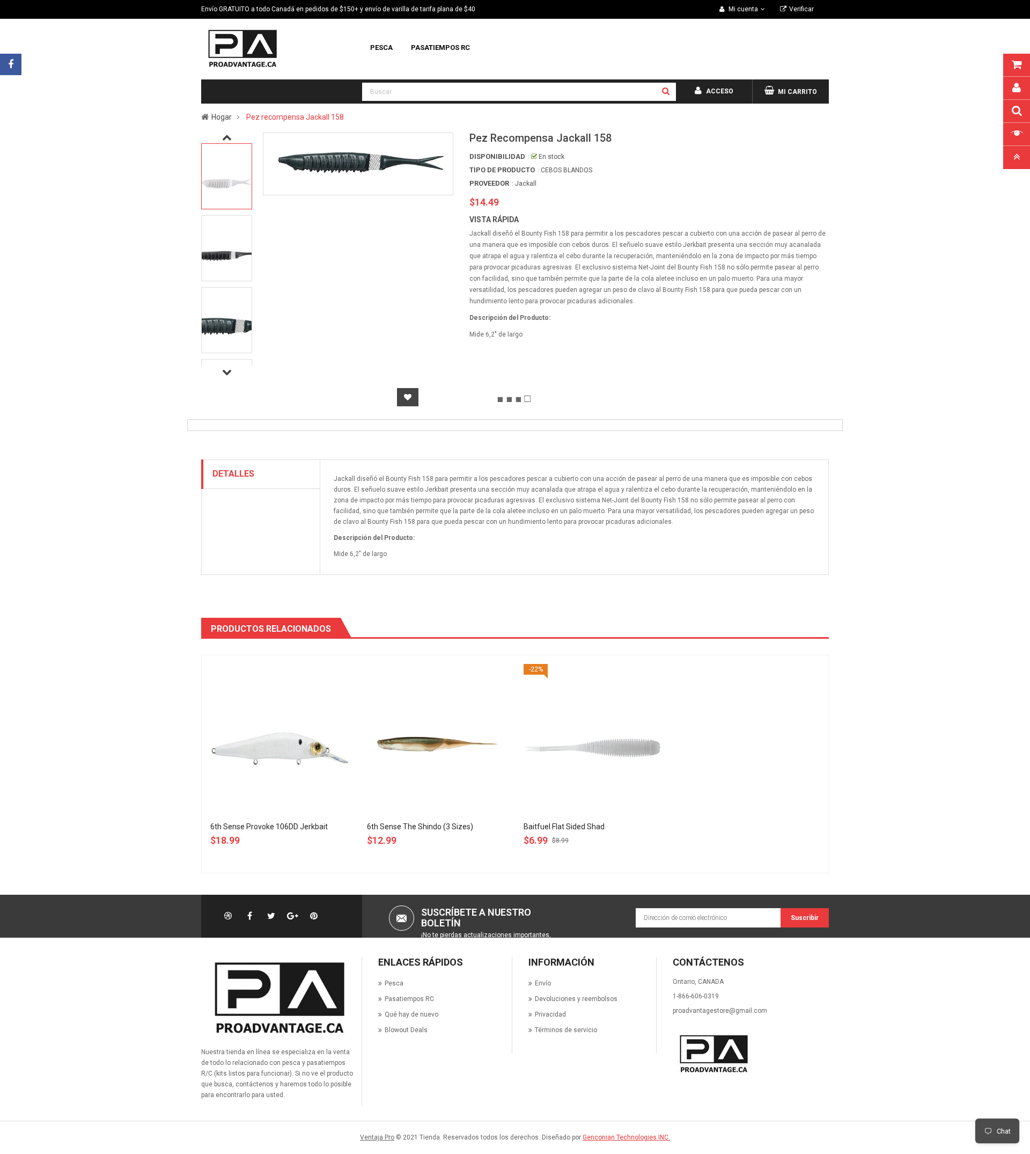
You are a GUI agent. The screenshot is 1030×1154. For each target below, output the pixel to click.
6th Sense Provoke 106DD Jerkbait (269, 826)
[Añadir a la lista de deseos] (407, 397)
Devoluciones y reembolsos (576, 999)
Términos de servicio (566, 1030)
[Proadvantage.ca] (277, 998)
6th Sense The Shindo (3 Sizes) (420, 826)
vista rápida (494, 219)
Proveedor (489, 183)
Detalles (233, 474)
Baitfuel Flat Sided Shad (564, 826)
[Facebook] (10, 64)
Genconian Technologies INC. (626, 1137)
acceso (719, 91)
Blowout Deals (406, 1030)
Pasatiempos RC (409, 999)
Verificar (801, 9)
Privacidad (550, 1014)
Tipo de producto (502, 170)
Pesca (394, 983)
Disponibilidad (497, 156)
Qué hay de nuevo (411, 1014)
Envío (543, 983)
